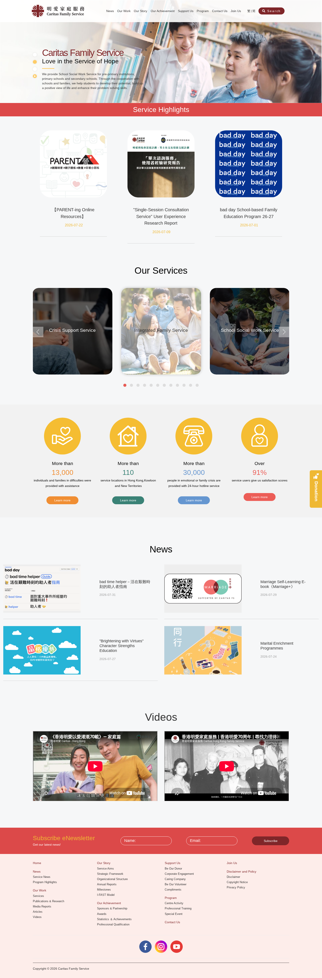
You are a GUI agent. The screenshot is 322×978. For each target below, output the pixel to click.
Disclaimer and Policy (242, 871)
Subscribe (271, 841)
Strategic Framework (110, 873)
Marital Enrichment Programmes (276, 645)
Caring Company (176, 879)
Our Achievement (163, 11)
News (110, 11)
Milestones (104, 889)
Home (37, 863)
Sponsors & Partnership (112, 908)
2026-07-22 (74, 225)
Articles (38, 911)
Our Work (124, 11)
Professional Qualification (113, 924)
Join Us (236, 11)
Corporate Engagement (180, 873)
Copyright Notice (238, 882)
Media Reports (42, 906)
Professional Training (178, 908)
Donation (316, 491)
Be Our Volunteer (176, 884)
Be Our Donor (174, 868)
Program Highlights (45, 882)
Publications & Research (49, 901)
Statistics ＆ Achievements (115, 919)
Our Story (141, 11)
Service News (42, 877)
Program (203, 11)
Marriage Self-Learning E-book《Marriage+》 (283, 584)
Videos (37, 917)
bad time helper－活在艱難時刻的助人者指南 (124, 584)
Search (273, 11)
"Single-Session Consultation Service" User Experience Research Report (161, 216)
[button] (125, 385)
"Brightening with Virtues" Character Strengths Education (121, 646)
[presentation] (38, 332)
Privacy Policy (236, 887)
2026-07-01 (249, 225)
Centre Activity (174, 903)
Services (39, 896)
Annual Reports (107, 884)
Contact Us (220, 11)
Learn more (62, 500)
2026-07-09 (161, 232)
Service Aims (106, 868)
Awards (102, 914)
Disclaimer (234, 877)
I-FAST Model (106, 894)
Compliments (173, 889)
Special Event (174, 914)
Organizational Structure (113, 879)
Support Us (186, 11)
